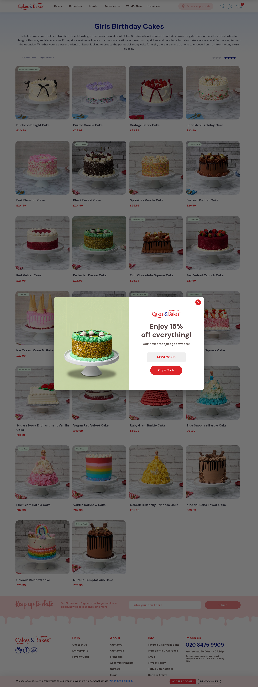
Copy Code (166, 370)
